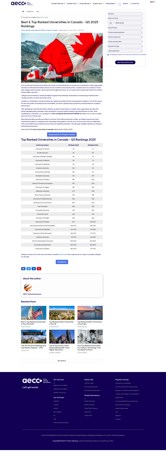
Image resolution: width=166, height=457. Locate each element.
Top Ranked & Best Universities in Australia (89, 323)
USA (55, 419)
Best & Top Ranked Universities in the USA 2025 (33, 323)
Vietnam (122, 435)
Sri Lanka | (107, 435)
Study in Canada (51, 30)
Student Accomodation (60, 389)
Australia (56, 401)
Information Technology (122, 405)
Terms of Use (99, 441)
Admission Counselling (60, 385)
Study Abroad (84, 3)
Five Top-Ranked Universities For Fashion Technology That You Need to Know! (89, 347)
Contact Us (135, 3)
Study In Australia (89, 401)
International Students (38, 30)
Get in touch (63, 254)
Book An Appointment (91, 387)
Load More (62, 361)
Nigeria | (85, 435)
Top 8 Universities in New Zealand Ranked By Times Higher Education (59, 347)
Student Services (57, 3)
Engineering (119, 397)
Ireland (56, 408)
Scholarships (109, 3)
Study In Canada (89, 405)
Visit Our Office (89, 383)
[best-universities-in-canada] (62, 58)
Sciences (118, 419)
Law (116, 412)
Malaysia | (73, 435)
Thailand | (115, 435)
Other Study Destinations (61, 423)
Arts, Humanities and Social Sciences (126, 387)
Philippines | (92, 435)
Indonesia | (66, 435)
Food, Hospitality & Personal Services (126, 401)
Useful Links (83, 441)
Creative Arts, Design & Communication (127, 394)
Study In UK (25, 350)
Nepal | (79, 435)
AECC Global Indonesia (32, 294)
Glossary (90, 441)
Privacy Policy (109, 441)
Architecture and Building (123, 383)
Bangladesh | (53, 435)
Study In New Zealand (90, 408)
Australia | (45, 435)
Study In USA (88, 415)
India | (60, 435)
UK (54, 415)
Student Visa (71, 3)
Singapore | (100, 435)
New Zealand (57, 412)
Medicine (118, 415)
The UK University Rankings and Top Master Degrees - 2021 (33, 346)
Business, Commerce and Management (127, 390)
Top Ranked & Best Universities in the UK (61, 323)
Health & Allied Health (121, 408)
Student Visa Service (60, 392)
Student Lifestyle (55, 352)
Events (125, 3)
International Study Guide (92, 390)
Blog (119, 3)
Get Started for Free (125, 62)
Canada (56, 405)
